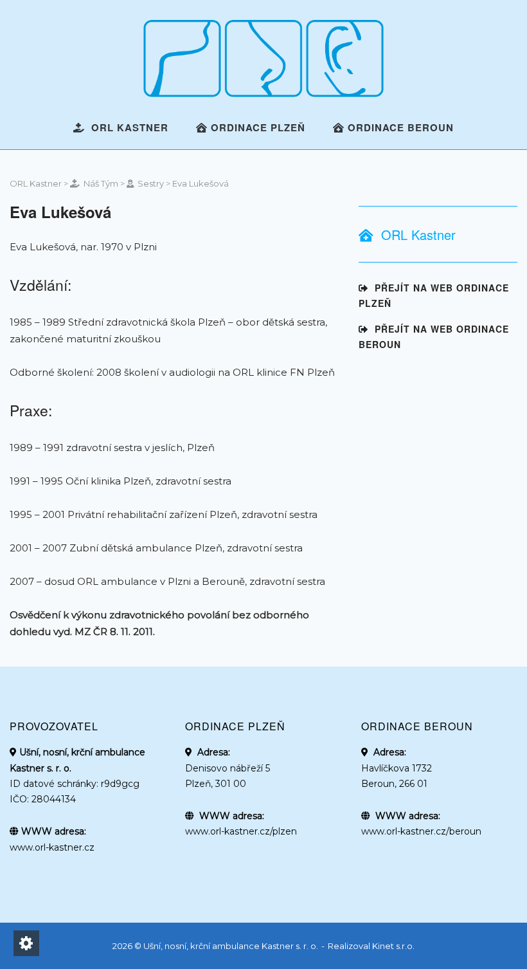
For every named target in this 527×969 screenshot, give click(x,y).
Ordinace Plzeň (256, 127)
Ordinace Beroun (399, 127)
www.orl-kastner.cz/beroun (421, 831)
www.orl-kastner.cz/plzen (241, 831)
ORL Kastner (126, 127)
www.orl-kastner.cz (52, 847)
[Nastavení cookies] (26, 943)
